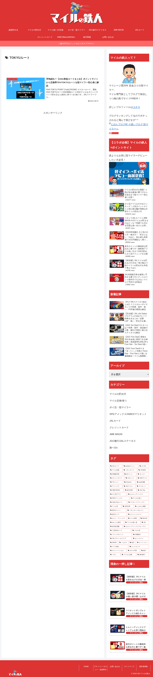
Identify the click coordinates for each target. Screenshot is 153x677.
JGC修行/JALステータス (122, 441)
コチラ (136, 107)
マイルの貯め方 (117, 394)
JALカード (115, 420)
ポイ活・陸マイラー (120, 407)
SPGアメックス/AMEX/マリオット (128, 414)
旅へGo (113, 447)
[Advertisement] (53, 67)
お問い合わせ (115, 666)
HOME (86, 666)
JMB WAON (115, 434)
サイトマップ (129, 666)
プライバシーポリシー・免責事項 (100, 667)
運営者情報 (143, 666)
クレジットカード (119, 427)
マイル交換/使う (118, 400)
